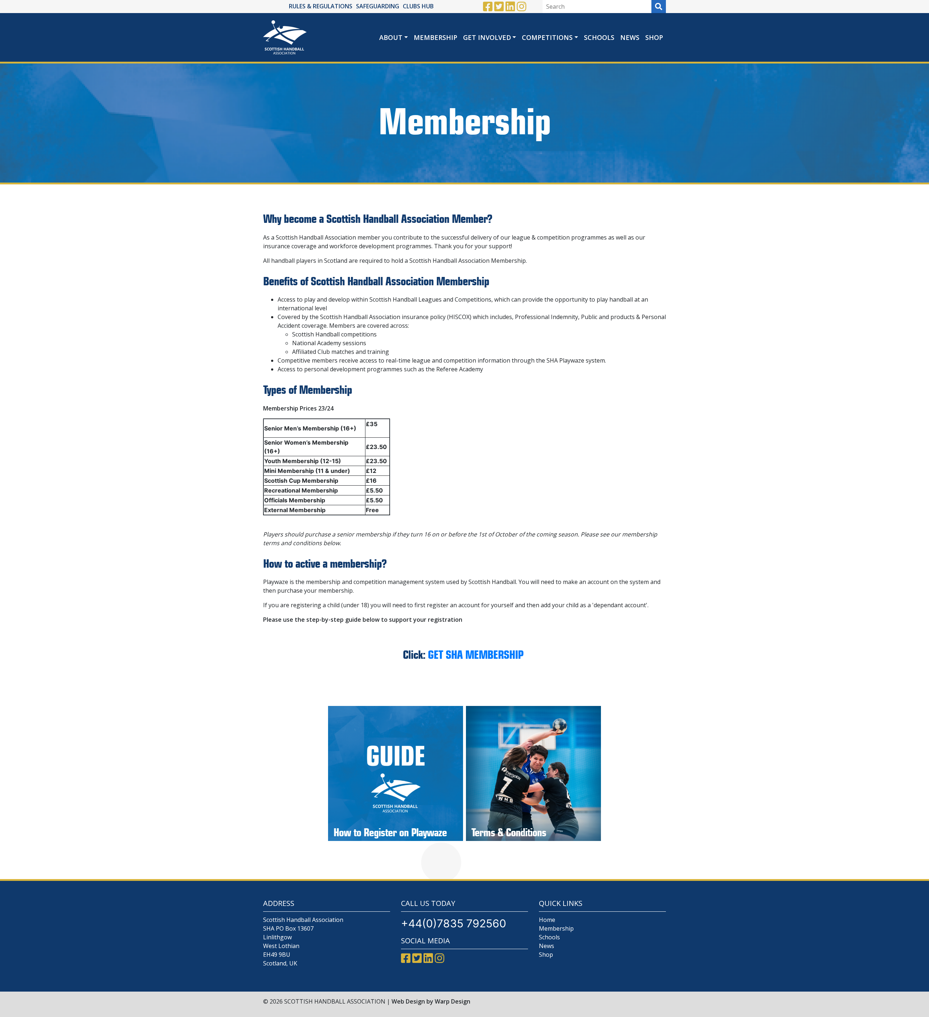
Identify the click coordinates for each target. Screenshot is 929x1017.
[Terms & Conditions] (533, 773)
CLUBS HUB (418, 6)
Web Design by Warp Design (431, 1001)
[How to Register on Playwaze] (395, 773)
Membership (435, 37)
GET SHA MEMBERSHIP (477, 655)
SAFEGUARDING (377, 6)
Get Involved (487, 37)
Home (547, 920)
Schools (599, 37)
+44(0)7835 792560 (453, 923)
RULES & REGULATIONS (320, 6)
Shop (654, 37)
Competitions (547, 37)
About (390, 37)
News (629, 37)
